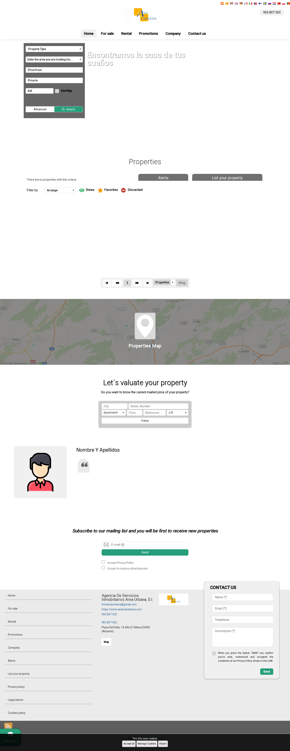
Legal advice (15, 699)
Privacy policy (16, 686)
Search (70, 109)
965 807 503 (109, 614)
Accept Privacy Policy (120, 562)
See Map (66, 90)
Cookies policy (16, 712)
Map (106, 641)
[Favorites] (108, 190)
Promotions (148, 33)
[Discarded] (132, 190)
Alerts (163, 177)
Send (145, 552)
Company (173, 33)
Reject (163, 743)
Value (145, 420)
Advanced (40, 109)
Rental (126, 33)
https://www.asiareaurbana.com (122, 609)
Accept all (128, 743)
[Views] (86, 190)
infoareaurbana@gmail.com (119, 604)
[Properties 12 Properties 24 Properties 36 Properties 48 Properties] (164, 282)
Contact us (197, 33)
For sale (107, 33)
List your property (227, 177)
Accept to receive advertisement (127, 568)
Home (89, 33)
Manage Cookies (147, 743)
